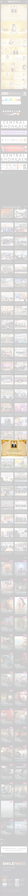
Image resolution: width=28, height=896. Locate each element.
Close (25, 457)
